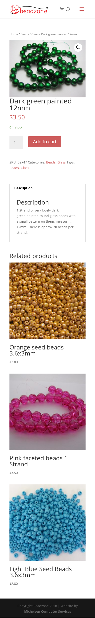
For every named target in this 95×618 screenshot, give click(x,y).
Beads (25, 34)
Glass (35, 34)
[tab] (47, 188)
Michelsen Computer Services (47, 611)
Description (23, 188)
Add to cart (44, 141)
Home (13, 34)
